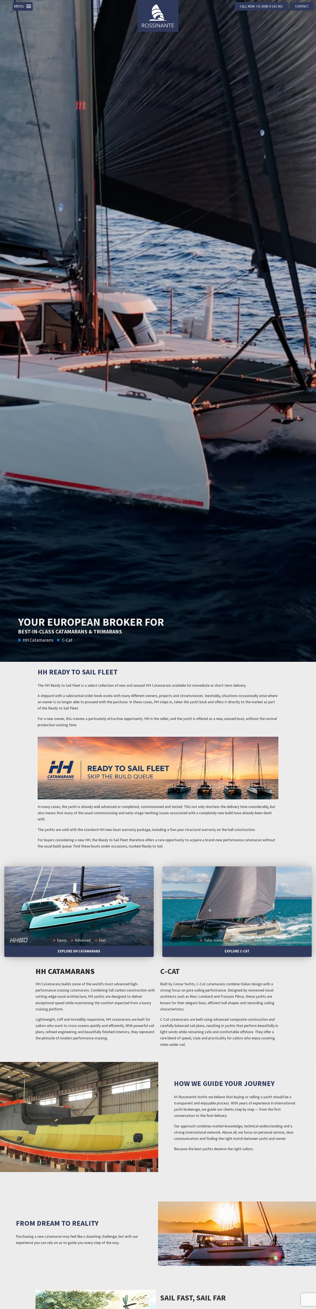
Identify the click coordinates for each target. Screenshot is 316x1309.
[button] (23, 6)
